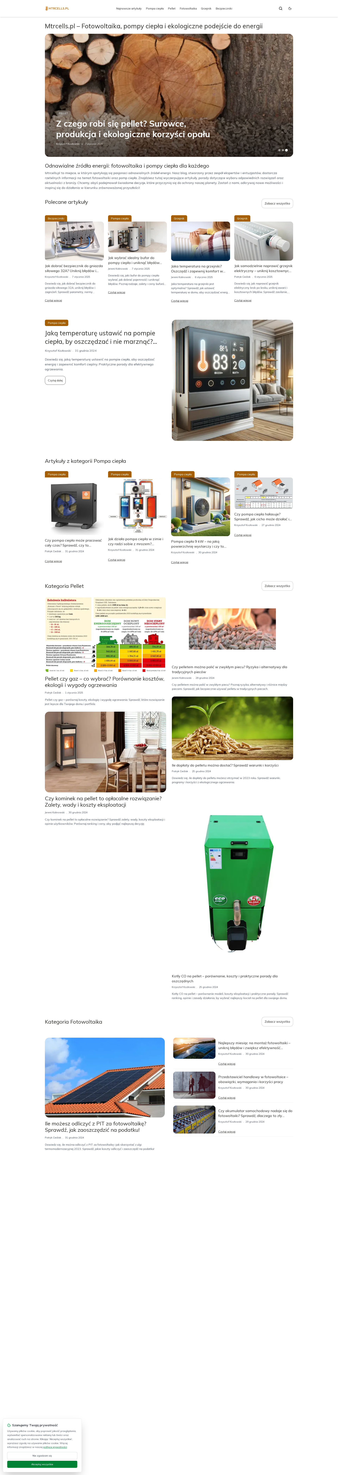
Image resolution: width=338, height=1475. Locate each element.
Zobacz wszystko (277, 203)
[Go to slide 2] (283, 150)
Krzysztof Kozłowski (67, 143)
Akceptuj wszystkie (42, 1464)
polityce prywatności (55, 1447)
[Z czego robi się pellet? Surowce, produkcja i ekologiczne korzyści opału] (169, 95)
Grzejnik (206, 8)
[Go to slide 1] (279, 150)
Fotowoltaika (188, 8)
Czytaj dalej (55, 380)
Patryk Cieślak (242, 276)
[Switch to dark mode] (290, 8)
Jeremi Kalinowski (118, 268)
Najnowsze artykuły (129, 8)
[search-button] (281, 8)
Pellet (172, 8)
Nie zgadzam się (42, 1455)
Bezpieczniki (224, 8)
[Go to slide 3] (286, 150)
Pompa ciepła (155, 8)
